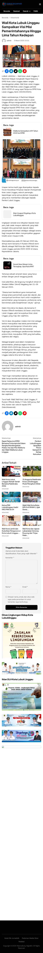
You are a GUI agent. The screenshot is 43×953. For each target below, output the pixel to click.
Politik (36, 11)
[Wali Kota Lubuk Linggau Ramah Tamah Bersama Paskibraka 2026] (11, 476)
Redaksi (21, 941)
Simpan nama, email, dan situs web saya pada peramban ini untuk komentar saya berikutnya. (21, 599)
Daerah (25, 11)
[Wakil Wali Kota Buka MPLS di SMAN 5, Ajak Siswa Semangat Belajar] (31, 501)
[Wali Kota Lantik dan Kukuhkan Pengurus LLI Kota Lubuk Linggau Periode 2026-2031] (11, 525)
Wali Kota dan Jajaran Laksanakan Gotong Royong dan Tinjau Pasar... (30, 532)
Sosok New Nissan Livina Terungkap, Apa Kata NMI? (23, 265)
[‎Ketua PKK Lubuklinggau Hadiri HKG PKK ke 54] (11, 501)
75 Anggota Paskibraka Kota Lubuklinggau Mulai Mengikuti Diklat (31, 481)
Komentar (10, 558)
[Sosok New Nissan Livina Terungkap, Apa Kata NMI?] (7, 269)
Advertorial (5, 489)
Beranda (7, 11)
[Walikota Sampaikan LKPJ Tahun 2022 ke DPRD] (7, 135)
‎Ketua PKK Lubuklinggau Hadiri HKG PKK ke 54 (10, 507)
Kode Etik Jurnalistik (11, 938)
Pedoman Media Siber (30, 938)
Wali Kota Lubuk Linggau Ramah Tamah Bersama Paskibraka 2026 (11, 482)
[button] (25, 71)
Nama (8, 587)
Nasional (16, 11)
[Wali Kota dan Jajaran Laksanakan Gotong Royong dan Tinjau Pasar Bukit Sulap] (31, 525)
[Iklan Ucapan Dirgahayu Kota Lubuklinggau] (7, 217)
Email (25, 587)
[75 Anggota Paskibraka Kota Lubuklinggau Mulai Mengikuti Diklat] (31, 476)
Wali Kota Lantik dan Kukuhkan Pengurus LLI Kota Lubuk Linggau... (11, 531)
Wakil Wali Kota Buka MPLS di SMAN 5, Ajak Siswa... (31, 507)
